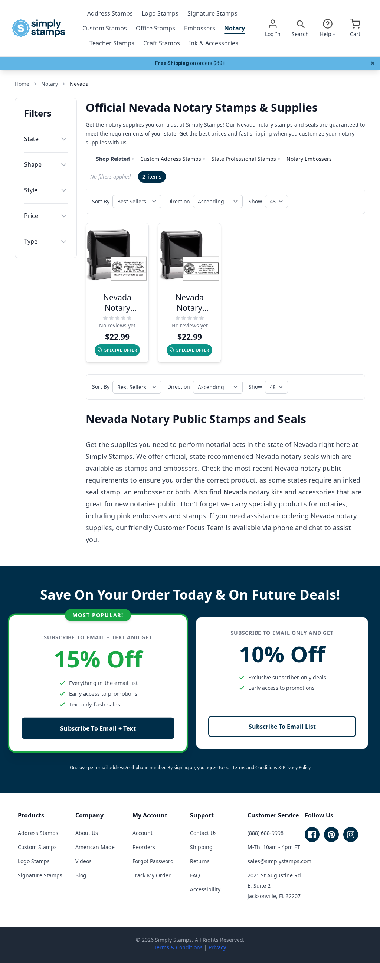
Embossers (199, 28)
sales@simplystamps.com (279, 861)
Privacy (217, 947)
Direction (178, 201)
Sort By (100, 201)
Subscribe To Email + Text (98, 728)
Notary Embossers (309, 158)
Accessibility (205, 889)
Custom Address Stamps (170, 158)
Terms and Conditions (254, 767)
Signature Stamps (212, 13)
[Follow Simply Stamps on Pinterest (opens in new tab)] (331, 834)
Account (142, 832)
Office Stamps (155, 28)
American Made (95, 847)
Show (255, 201)
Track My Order (151, 875)
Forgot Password (153, 861)
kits (277, 491)
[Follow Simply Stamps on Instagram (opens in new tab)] (350, 834)
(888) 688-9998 (266, 832)
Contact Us (203, 832)
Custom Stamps (104, 28)
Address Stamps (110, 13)
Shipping (201, 847)
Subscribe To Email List (282, 726)
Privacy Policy (297, 767)
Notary (234, 28)
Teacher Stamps (111, 43)
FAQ (195, 875)
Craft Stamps (161, 43)
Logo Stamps (160, 13)
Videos (83, 861)
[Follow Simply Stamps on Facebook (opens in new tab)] (312, 834)
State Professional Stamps (244, 158)
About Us (86, 832)
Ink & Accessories (213, 43)
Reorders (143, 847)
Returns (200, 861)
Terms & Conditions (178, 947)
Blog (80, 875)
